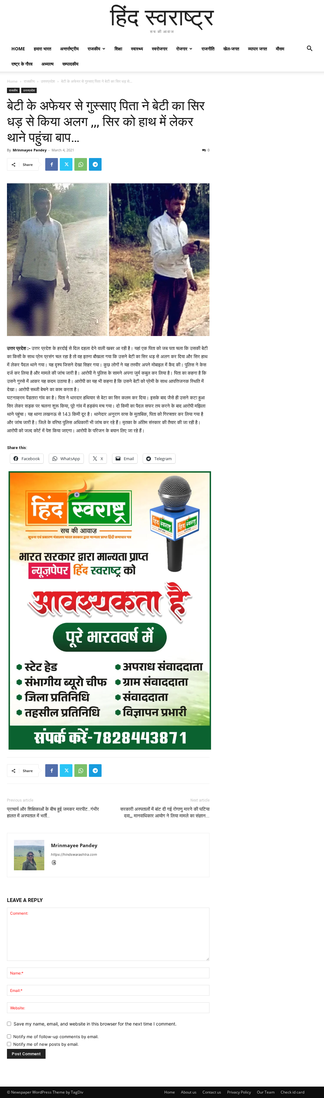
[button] (309, 49)
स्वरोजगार (159, 49)
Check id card (292, 1092)
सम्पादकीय (70, 64)
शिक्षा (118, 49)
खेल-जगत (231, 49)
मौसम (280, 49)
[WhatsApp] (80, 164)
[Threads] (56, 863)
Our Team (266, 1092)
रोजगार (181, 49)
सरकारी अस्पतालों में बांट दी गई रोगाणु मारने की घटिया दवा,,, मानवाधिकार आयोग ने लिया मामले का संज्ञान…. (164, 812)
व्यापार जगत (257, 49)
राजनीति (208, 49)
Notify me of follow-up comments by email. (56, 1036)
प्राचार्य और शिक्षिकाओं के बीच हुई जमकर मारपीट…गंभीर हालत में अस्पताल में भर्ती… (53, 812)
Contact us (211, 1092)
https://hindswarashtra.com (74, 854)
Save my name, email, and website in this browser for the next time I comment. (95, 1023)
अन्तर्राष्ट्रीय (69, 49)
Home (18, 49)
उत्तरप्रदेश (48, 81)
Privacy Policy (239, 1092)
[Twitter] (66, 164)
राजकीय (94, 49)
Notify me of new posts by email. (46, 1044)
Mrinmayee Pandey (30, 150)
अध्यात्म (47, 64)
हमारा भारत (42, 49)
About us (188, 1092)
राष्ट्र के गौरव (22, 64)
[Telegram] (95, 164)
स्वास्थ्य (137, 49)
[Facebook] (51, 164)
